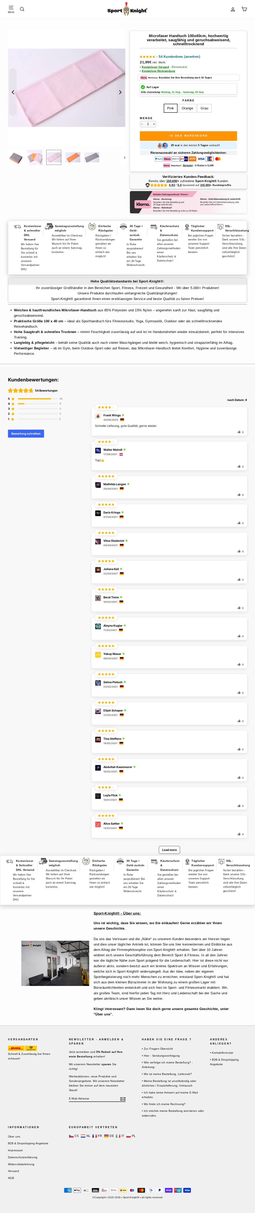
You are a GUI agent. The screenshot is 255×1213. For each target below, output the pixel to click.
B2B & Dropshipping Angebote (28, 1143)
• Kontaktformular (221, 1052)
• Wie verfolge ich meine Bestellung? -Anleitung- (167, 1065)
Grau (204, 108)
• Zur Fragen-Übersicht (157, 1048)
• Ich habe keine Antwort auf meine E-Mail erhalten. (170, 1095)
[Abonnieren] (123, 1098)
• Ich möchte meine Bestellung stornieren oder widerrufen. (173, 1113)
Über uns (14, 1136)
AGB (11, 1178)
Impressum (15, 1150)
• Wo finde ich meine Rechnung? (164, 1104)
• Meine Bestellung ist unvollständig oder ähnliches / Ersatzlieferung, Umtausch (169, 1083)
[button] (170, 57)
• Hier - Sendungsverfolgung (161, 1055)
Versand (13, 1171)
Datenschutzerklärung (22, 1157)
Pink (170, 108)
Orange (187, 108)
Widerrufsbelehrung (21, 1164)
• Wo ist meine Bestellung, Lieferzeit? (167, 1074)
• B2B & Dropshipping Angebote (224, 1062)
